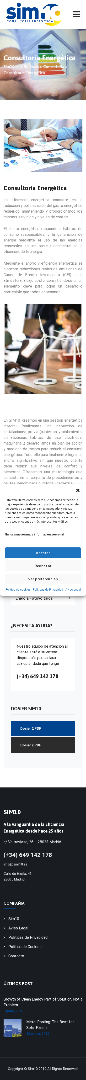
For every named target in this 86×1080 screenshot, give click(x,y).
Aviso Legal (73, 589)
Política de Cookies (25, 946)
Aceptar (43, 553)
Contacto (16, 956)
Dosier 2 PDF (30, 728)
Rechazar (43, 566)
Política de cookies (18, 589)
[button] (78, 490)
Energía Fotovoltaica (34, 598)
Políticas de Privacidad (48, 589)
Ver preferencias (43, 579)
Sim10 (13, 919)
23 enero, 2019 (37, 1034)
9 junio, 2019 (13, 1011)
